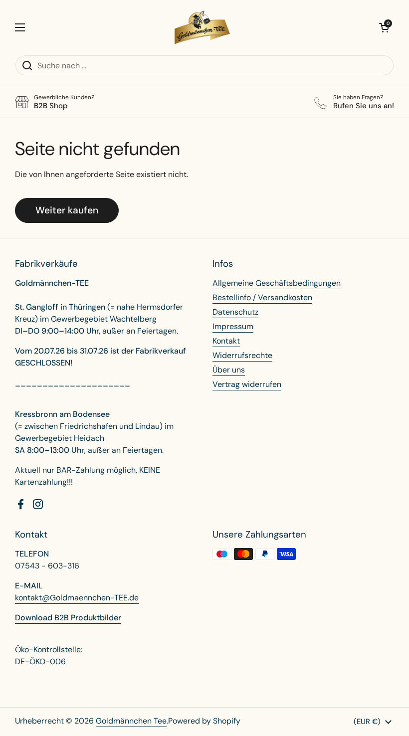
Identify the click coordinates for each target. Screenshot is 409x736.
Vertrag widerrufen (246, 384)
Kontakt (226, 341)
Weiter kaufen (66, 210)
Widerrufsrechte (242, 355)
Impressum (232, 326)
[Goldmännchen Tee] (202, 27)
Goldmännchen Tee (131, 721)
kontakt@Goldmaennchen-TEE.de (77, 597)
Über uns (228, 370)
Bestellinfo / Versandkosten (262, 297)
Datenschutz (235, 312)
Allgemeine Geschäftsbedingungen (276, 283)
